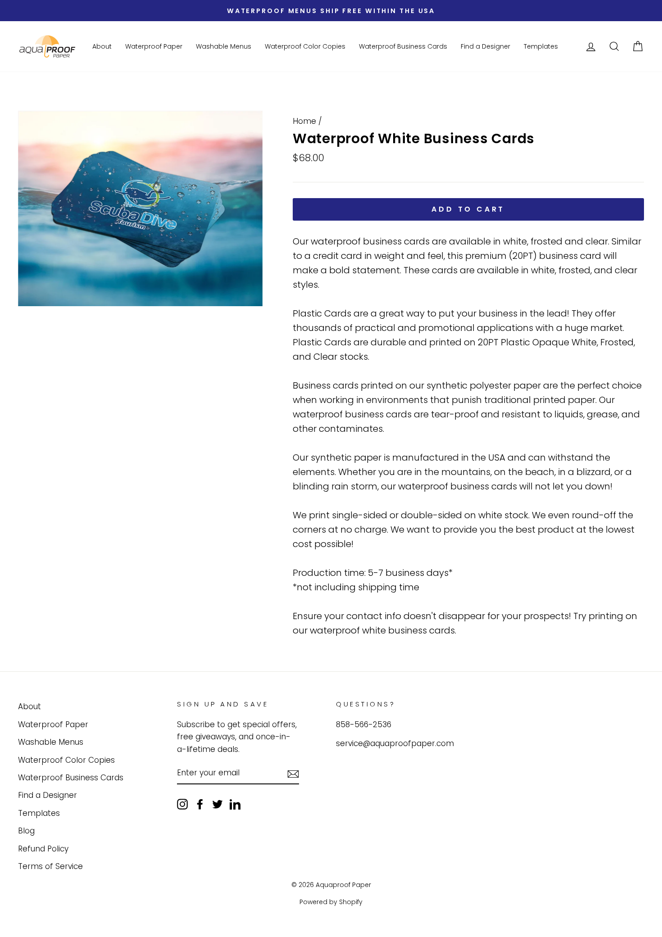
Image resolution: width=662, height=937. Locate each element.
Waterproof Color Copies (305, 46)
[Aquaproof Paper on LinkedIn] (235, 804)
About (102, 46)
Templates (541, 46)
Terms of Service (50, 866)
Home (304, 121)
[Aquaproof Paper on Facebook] (200, 804)
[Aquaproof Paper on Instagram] (182, 804)
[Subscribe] (293, 773)
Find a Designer (485, 46)
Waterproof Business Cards (403, 46)
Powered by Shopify (331, 901)
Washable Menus (223, 46)
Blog (26, 830)
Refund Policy (43, 848)
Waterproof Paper (153, 46)
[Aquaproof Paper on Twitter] (217, 804)
